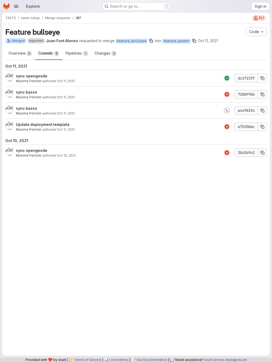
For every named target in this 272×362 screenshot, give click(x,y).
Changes (105, 53)
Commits (48, 53)
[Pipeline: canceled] (227, 110)
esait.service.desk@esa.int (225, 360)
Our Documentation (152, 360)
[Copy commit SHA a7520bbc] (262, 126)
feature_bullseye (131, 41)
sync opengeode (31, 76)
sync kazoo (26, 92)
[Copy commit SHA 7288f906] (262, 94)
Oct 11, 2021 (208, 40)
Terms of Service (87, 360)
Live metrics (119, 360)
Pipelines (76, 53)
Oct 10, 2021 (66, 155)
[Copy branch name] (151, 41)
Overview (19, 53)
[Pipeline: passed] (227, 78)
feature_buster (176, 41)
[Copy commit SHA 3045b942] (262, 152)
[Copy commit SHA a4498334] (262, 110)
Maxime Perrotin (28, 81)
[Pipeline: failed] (227, 94)
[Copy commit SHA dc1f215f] (262, 78)
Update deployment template (43, 124)
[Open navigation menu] (16, 6)
